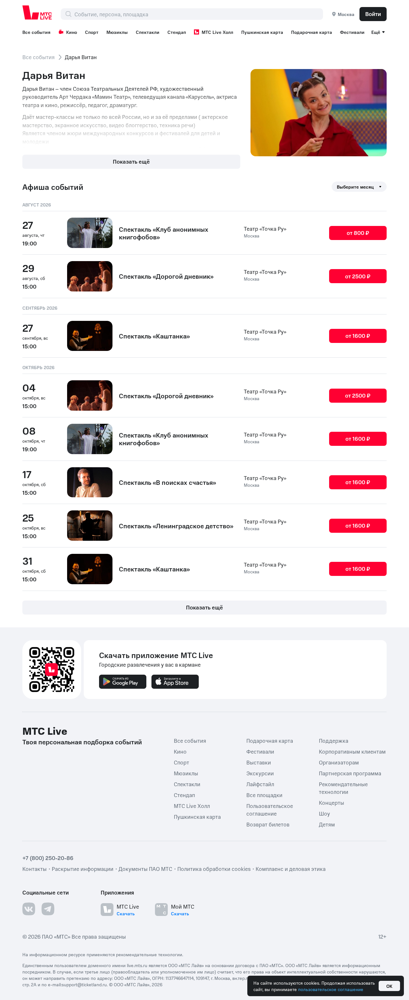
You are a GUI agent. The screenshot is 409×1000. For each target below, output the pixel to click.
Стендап (176, 32)
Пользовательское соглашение (269, 809)
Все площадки (264, 794)
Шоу (324, 813)
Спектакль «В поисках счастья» (167, 482)
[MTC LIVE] (37, 12)
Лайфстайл (260, 783)
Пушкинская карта (262, 32)
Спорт (91, 32)
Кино (71, 32)
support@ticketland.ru (84, 984)
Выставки (258, 762)
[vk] (28, 908)
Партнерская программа (350, 773)
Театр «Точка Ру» (265, 228)
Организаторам (339, 762)
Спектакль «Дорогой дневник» (166, 276)
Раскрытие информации (82, 868)
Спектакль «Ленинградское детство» (176, 526)
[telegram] (48, 908)
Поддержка (333, 740)
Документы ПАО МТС (145, 868)
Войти (373, 14)
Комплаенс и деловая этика (291, 868)
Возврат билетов (267, 824)
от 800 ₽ (358, 232)
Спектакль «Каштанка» (154, 336)
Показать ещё (131, 161)
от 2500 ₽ (357, 276)
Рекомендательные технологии (343, 787)
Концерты (331, 802)
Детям (327, 824)
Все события (36, 32)
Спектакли (147, 32)
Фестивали (352, 32)
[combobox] (198, 14)
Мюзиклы (117, 32)
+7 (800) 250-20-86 (47, 857)
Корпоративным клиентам (352, 751)
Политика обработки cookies (214, 868)
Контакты (34, 868)
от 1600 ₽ (357, 335)
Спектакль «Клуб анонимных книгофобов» (163, 233)
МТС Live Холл (217, 32)
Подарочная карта (311, 32)
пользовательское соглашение (330, 989)
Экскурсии (260, 773)
